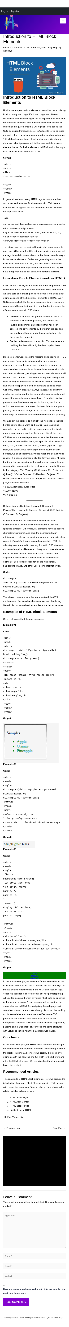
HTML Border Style (19, 1106)
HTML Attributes (32, 47)
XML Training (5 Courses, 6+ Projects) (31, 510)
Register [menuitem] (14, 11)
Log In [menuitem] (4, 11)
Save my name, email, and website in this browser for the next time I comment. (34, 1291)
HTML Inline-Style (19, 1097)
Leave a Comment (12, 47)
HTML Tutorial (18, 1157)
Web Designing (49, 47)
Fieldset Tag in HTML (20, 1110)
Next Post (59, 1128)
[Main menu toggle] (63, 21)
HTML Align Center (19, 1102)
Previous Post (12, 1128)
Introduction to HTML (22, 1172)
